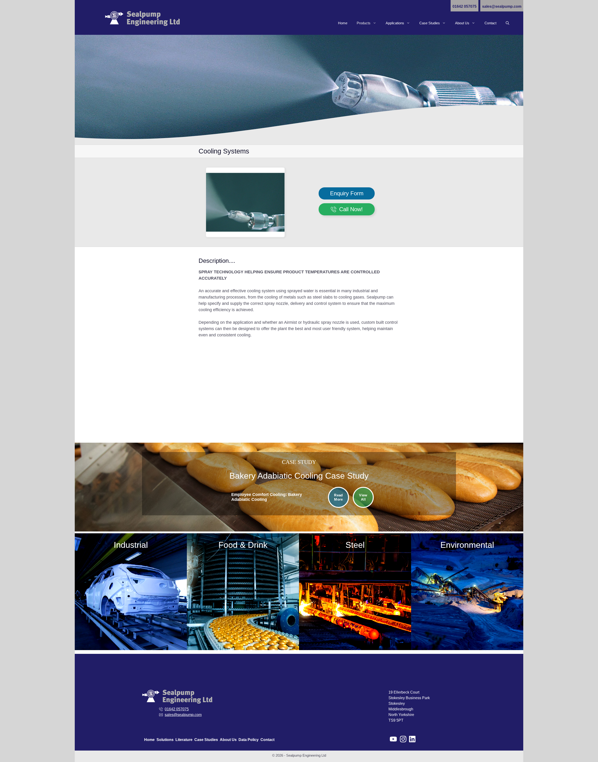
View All (363, 497)
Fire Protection (108, 591)
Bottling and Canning (243, 577)
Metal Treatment (108, 600)
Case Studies (429, 23)
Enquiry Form (346, 193)
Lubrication (243, 605)
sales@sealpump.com (501, 6)
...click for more (499, 386)
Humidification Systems (490, 582)
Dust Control (355, 579)
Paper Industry (108, 610)
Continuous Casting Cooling (355, 560)
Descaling (355, 570)
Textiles (108, 638)
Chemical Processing (108, 572)
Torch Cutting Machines (355, 598)
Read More (338, 497)
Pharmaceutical (108, 628)
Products (363, 23)
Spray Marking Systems (355, 588)
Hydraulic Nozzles (462, 379)
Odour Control (243, 614)
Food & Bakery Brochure (243, 633)
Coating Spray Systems (243, 586)
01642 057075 (464, 6)
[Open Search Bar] (507, 23)
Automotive (108, 563)
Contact (490, 23)
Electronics (108, 582)
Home (342, 23)
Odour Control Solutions (489, 572)
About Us (462, 23)
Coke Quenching (355, 551)
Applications (395, 23)
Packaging (108, 619)
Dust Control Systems (489, 563)
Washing (243, 623)
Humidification (243, 595)
